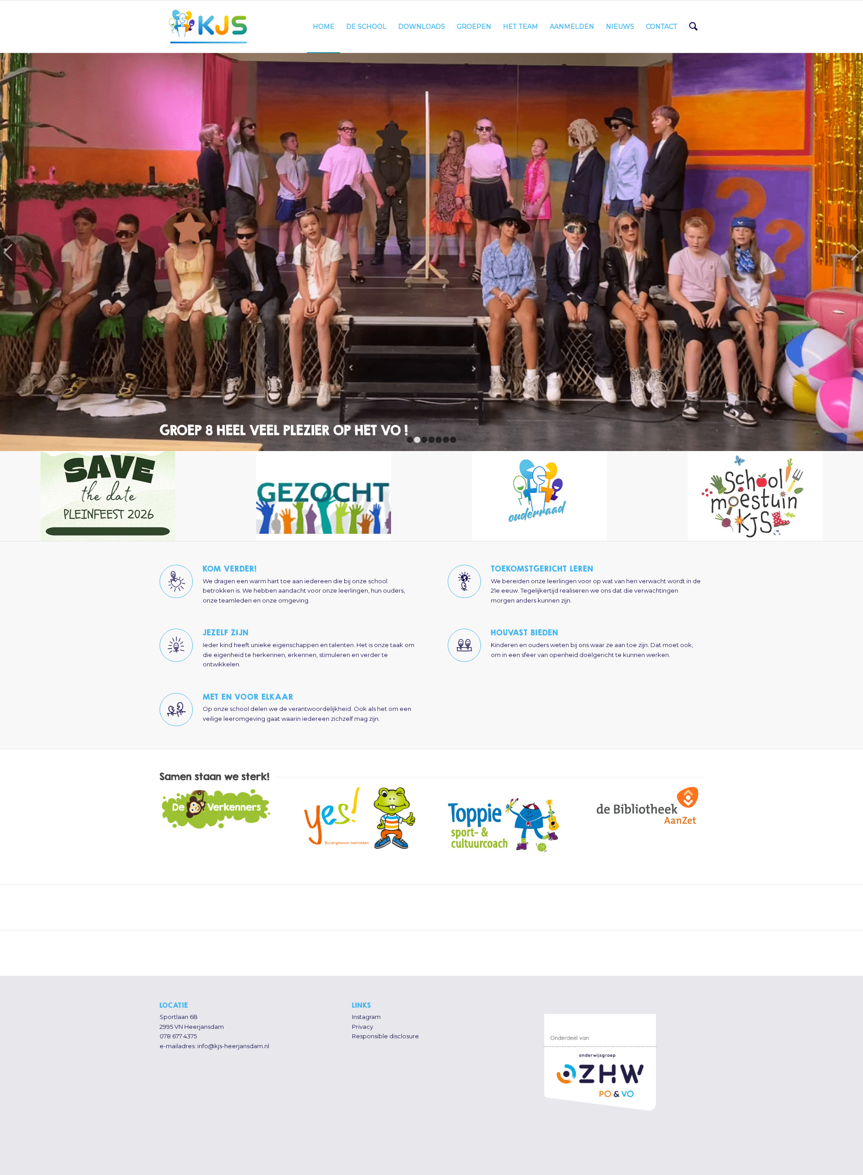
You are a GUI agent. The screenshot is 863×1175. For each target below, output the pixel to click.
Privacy (362, 990)
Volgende (855, 233)
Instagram (366, 980)
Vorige (8, 233)
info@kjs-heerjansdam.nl (233, 1009)
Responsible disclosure (385, 999)
